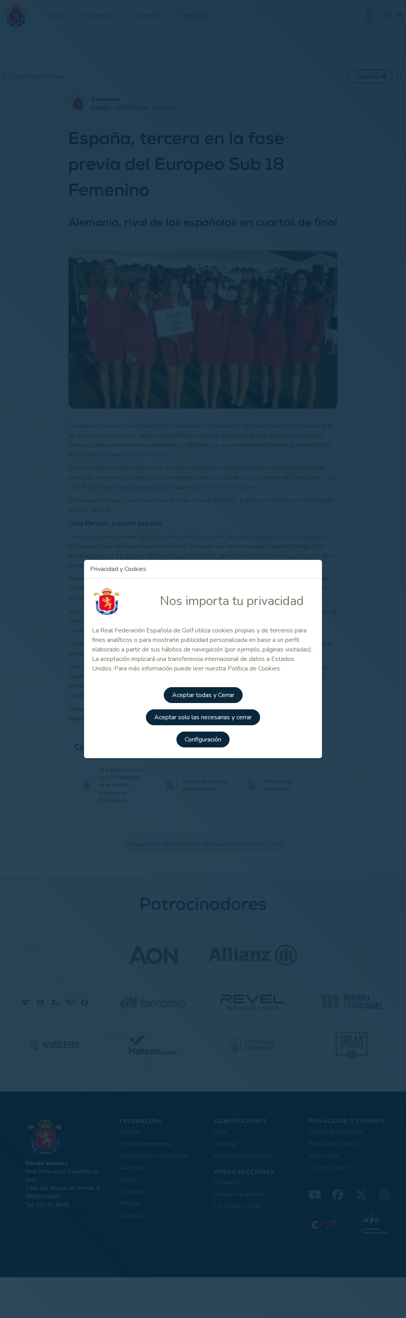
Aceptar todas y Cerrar (203, 695)
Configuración (203, 739)
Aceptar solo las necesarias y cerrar (203, 717)
